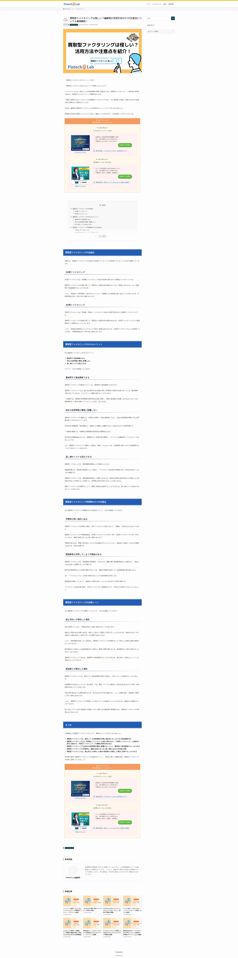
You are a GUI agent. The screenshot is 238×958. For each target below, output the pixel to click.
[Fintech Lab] (71, 4)
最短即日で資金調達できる (83, 219)
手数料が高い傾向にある (82, 230)
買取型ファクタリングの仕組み (83, 209)
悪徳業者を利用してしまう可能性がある (86, 232)
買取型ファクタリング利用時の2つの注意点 (87, 227)
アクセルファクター (80, 152)
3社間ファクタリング (81, 214)
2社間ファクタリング (81, 211)
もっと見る (102, 236)
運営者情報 (119, 952)
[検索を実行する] (173, 18)
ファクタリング (74, 24)
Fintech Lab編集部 (73, 878)
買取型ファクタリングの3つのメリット (86, 217)
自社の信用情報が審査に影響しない (85, 222)
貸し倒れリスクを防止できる (83, 224)
